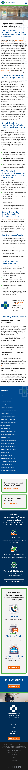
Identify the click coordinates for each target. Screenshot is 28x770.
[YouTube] (14, 733)
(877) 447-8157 (19, 68)
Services (14, 722)
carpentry (3, 224)
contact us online (6, 70)
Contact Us (13, 738)
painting (3, 365)
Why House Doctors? (13, 581)
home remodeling (12, 219)
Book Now (13, 667)
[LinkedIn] (11, 733)
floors (19, 246)
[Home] (8, 2)
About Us (14, 725)
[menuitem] (14, 395)
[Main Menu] (26, 3)
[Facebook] (17, 733)
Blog (14, 727)
